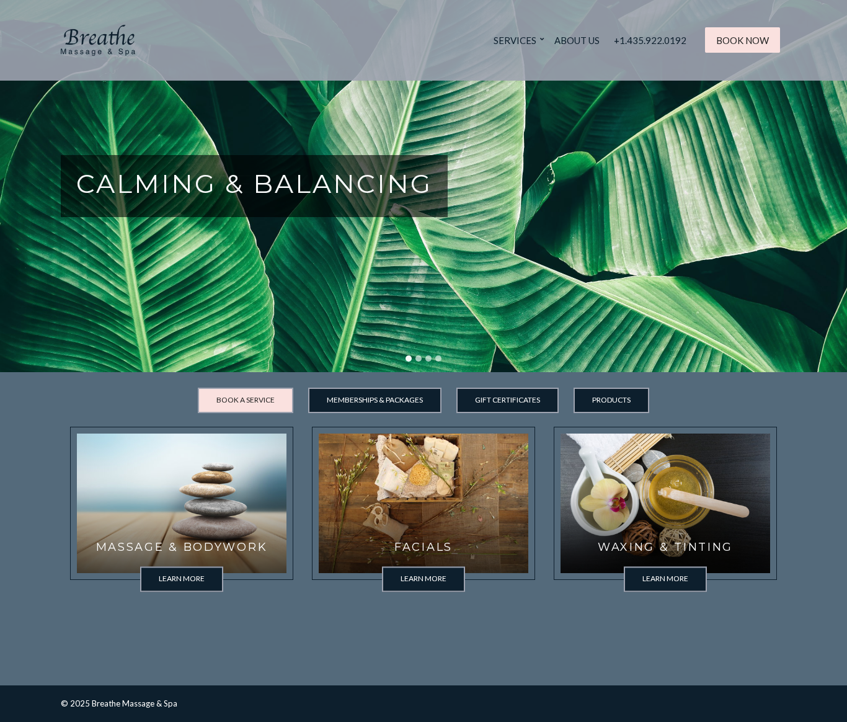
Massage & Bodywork (182, 547)
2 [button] (418, 358)
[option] (423, 186)
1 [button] (409, 358)
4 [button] (438, 358)
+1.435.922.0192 (650, 40)
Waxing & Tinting (665, 547)
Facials (423, 547)
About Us (577, 40)
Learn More (182, 578)
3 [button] (428, 358)
